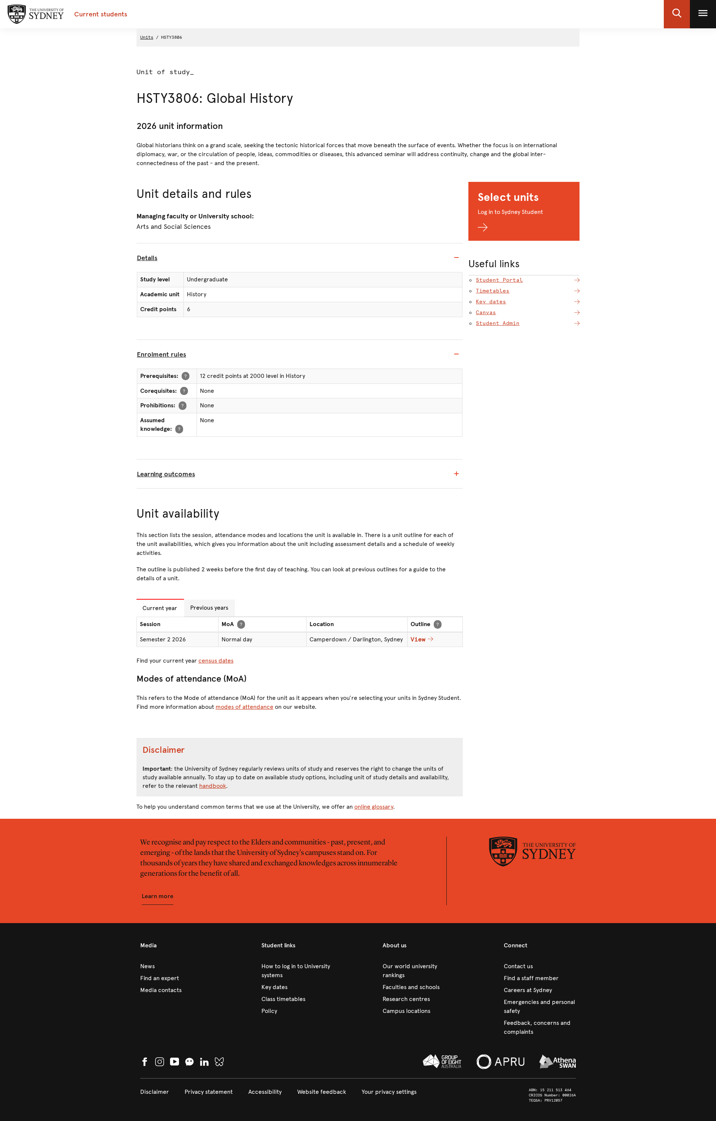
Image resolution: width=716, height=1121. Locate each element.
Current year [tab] (159, 608)
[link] (176, 966)
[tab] (299, 258)
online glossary (373, 806)
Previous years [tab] (209, 607)
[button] (677, 14)
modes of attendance (244, 706)
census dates (215, 660)
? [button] (185, 376)
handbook (212, 785)
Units (146, 37)
